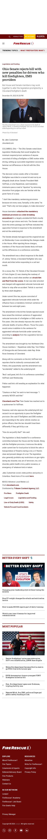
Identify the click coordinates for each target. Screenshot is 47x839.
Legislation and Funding (11, 64)
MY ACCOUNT (29, 36)
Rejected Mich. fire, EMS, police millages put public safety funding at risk (24, 694)
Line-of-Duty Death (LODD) (14, 502)
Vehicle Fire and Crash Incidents (16, 507)
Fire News (7, 493)
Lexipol (17, 824)
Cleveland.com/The (10, 401)
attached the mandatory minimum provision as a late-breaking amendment (20, 214)
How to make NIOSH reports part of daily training (22, 607)
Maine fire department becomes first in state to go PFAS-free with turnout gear (24, 668)
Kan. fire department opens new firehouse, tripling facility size (23, 685)
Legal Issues (9, 498)
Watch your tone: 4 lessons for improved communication (18, 615)
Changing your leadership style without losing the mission (23, 591)
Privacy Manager (9, 814)
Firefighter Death (22, 493)
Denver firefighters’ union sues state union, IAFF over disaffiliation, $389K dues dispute (24, 660)
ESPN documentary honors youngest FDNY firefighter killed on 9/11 (23, 677)
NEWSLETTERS (18, 36)
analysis (16, 335)
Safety (31, 502)
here (32, 476)
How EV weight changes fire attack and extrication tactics (23, 599)
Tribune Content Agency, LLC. (26, 488)
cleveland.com (12, 485)
